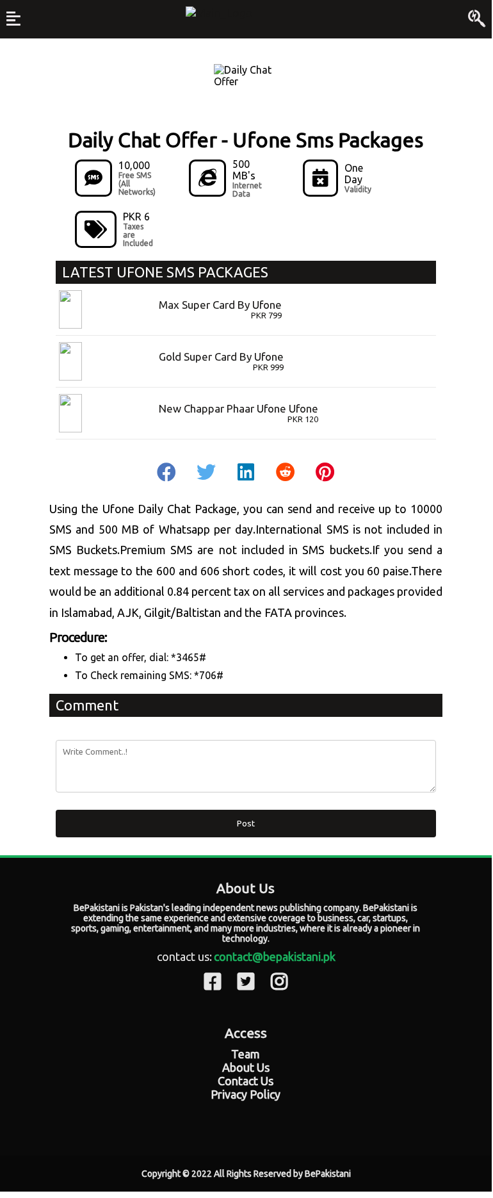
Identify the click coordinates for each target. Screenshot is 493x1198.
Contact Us (245, 1080)
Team (245, 1053)
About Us (246, 1067)
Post (246, 823)
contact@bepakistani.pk (274, 956)
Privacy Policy (245, 1094)
